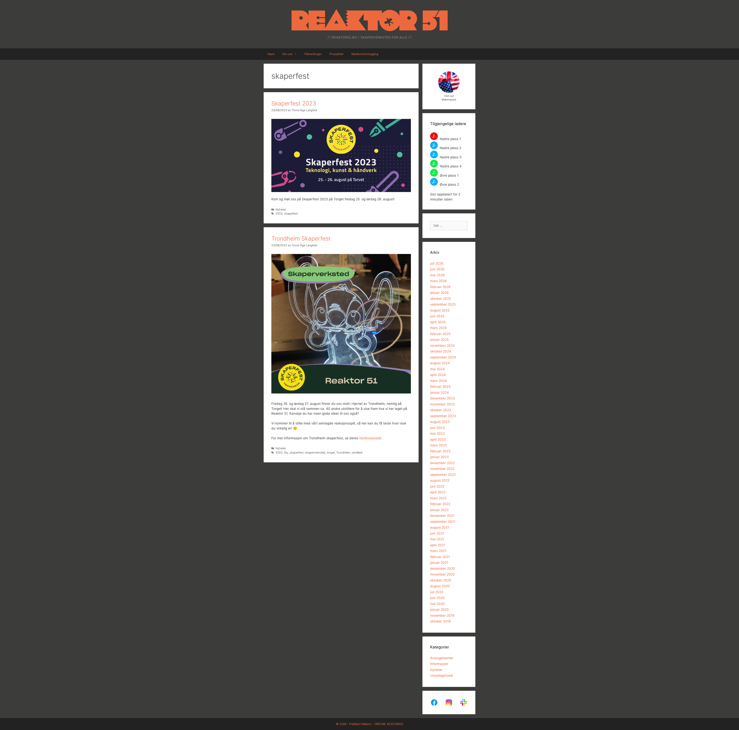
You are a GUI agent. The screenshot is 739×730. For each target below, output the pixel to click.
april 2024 (438, 375)
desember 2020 (442, 568)
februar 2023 (440, 451)
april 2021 (437, 545)
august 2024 (440, 363)
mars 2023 (438, 445)
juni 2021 (437, 533)
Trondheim (343, 452)
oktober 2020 (440, 580)
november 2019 (442, 615)
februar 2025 (440, 334)
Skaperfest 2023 (293, 103)
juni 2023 (437, 428)
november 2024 (442, 345)
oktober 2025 (440, 299)
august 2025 (440, 310)
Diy (286, 452)
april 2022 (438, 492)
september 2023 (443, 416)
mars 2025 (438, 328)
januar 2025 (439, 340)
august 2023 (440, 422)
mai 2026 (437, 275)
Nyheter (281, 209)
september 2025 (443, 304)
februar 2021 (440, 557)
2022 (279, 452)
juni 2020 (437, 598)
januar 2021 (439, 563)
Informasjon (439, 664)
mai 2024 (437, 369)
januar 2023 (439, 457)
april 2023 (438, 439)
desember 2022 (442, 463)
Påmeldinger (313, 54)
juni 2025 (437, 316)
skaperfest (291, 213)
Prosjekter (336, 54)
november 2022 (442, 469)
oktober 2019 (440, 621)
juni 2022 (437, 486)
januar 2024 (439, 392)
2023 (279, 213)
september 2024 (443, 357)
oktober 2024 (440, 351)
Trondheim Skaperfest (301, 238)
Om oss (287, 54)
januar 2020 (439, 609)
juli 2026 (436, 263)
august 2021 (439, 527)
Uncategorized (441, 675)
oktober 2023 (440, 410)
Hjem (271, 54)
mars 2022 (438, 498)
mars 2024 (438, 381)
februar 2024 (440, 386)
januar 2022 (439, 510)
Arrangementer (441, 658)
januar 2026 (439, 293)
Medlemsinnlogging (364, 54)
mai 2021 (437, 539)
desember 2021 (442, 516)
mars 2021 (438, 551)
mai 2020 (437, 604)
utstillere (357, 452)
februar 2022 (440, 504)
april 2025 (438, 322)
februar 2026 (440, 287)
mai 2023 (437, 433)
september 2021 (442, 522)
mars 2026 (438, 281)
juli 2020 (436, 592)
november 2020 (442, 574)
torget (331, 452)
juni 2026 (437, 269)
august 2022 (440, 480)
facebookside (369, 438)
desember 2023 (442, 398)
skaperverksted (315, 452)
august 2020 (440, 586)
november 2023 (442, 404)
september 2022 (443, 475)
